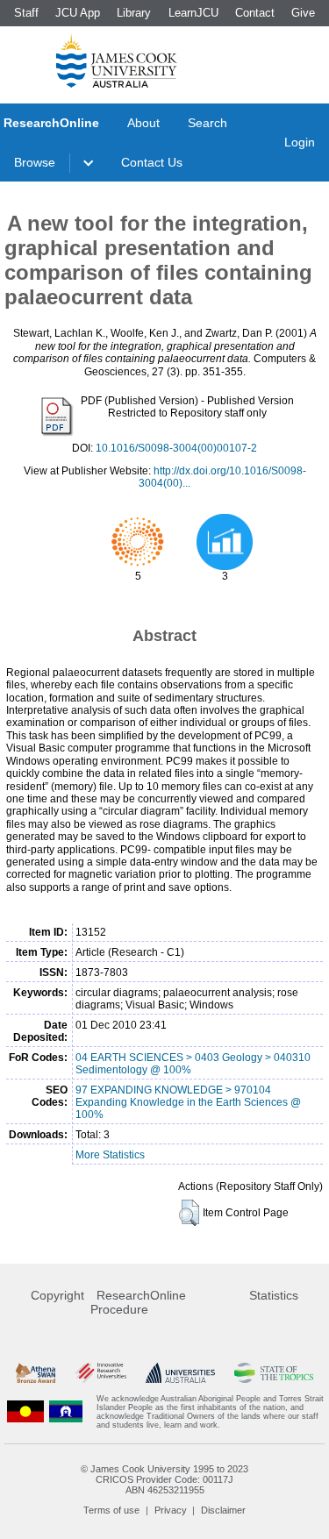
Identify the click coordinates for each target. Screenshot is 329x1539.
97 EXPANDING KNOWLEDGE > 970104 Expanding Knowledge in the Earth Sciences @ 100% (188, 1102)
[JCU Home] (116, 60)
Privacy (170, 1510)
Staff (26, 12)
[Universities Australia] (180, 1373)
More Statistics (110, 1155)
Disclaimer (223, 1510)
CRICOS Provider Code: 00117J (164, 1479)
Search (207, 123)
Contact (255, 12)
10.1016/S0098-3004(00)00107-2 (176, 448)
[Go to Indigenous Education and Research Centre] (25, 1411)
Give (303, 12)
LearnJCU (193, 12)
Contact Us (151, 162)
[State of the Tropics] (273, 1373)
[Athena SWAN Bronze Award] (35, 1373)
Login (299, 142)
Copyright (57, 1295)
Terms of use (111, 1510)
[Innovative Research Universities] (100, 1373)
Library (134, 12)
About (143, 123)
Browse (34, 162)
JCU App (77, 12)
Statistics (273, 1295)
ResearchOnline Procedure (138, 1302)
